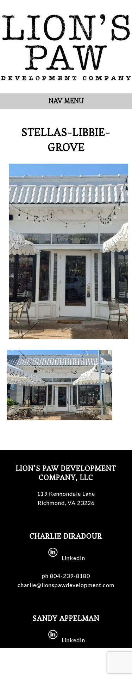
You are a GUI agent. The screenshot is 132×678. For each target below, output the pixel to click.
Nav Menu (66, 101)
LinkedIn (73, 557)
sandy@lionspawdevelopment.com (66, 667)
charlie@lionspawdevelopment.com (66, 584)
